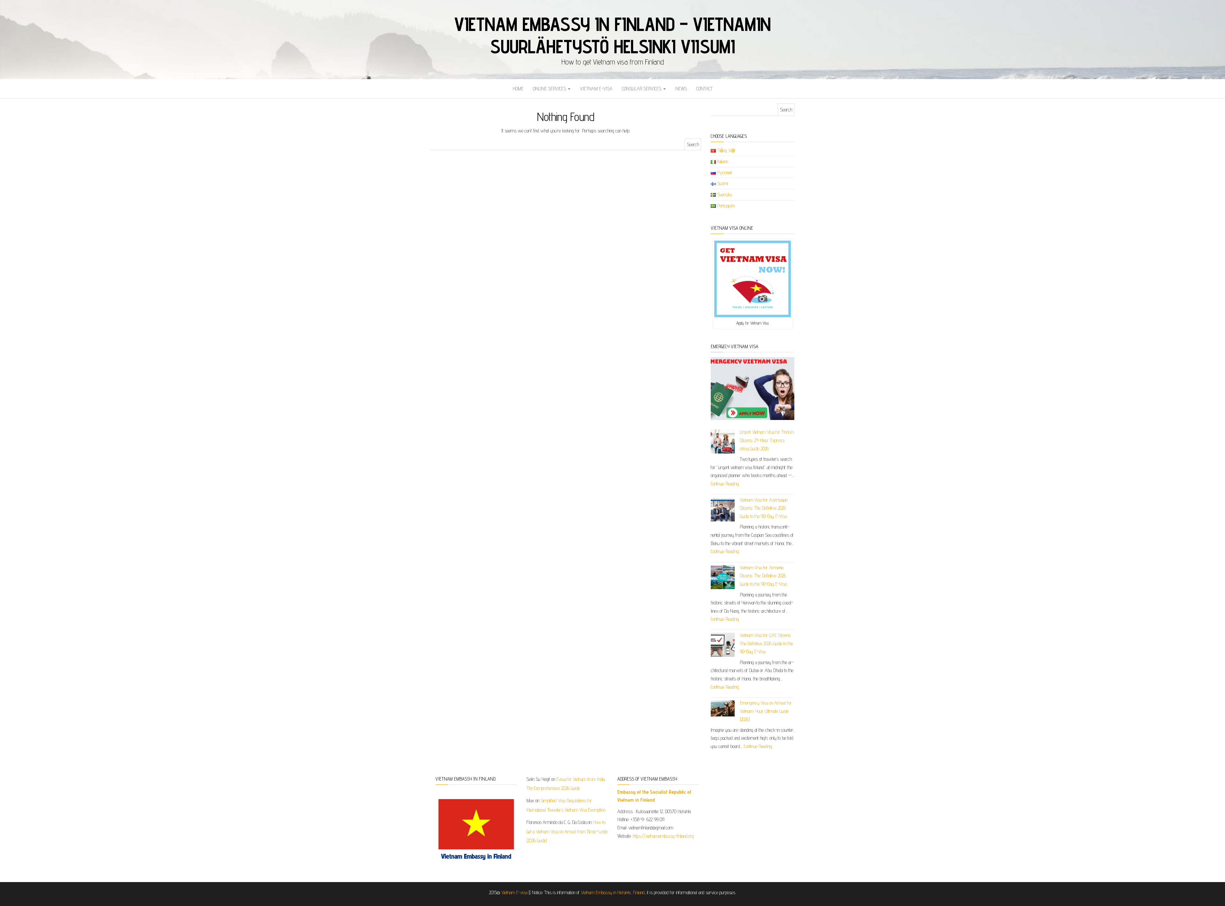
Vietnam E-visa (596, 89)
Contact (704, 89)
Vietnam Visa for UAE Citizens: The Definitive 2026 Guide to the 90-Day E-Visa (766, 643)
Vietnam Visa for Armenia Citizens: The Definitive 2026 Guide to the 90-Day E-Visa (763, 576)
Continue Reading (725, 484)
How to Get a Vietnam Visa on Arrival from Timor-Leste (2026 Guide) (567, 831)
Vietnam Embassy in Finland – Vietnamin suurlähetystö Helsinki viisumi (612, 35)
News (681, 89)
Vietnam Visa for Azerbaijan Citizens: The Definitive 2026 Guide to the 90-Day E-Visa (763, 508)
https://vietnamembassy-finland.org (663, 836)
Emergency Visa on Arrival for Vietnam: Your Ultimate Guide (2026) (766, 711)
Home (518, 89)
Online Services (550, 89)
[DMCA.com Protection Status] (749, 796)
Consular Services (642, 89)
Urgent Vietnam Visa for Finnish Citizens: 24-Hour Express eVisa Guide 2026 (766, 440)
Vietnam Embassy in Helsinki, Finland (613, 892)
